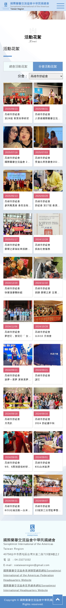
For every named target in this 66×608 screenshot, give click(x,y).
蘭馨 (27, 5)
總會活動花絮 (18, 66)
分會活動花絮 (48, 66)
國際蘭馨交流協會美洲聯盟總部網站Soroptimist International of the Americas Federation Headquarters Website (32, 575)
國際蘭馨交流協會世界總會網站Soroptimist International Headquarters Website (29, 588)
